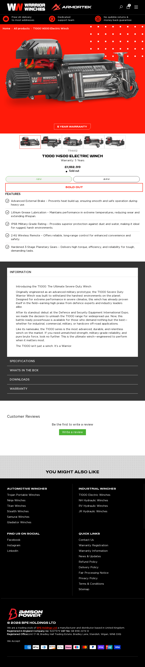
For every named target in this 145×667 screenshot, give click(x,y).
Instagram (13, 545)
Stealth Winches (18, 511)
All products (22, 28)
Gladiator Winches (19, 522)
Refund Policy (88, 561)
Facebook (13, 539)
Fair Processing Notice (94, 572)
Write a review (72, 432)
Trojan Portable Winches (23, 494)
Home (6, 28)
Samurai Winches (18, 516)
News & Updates (90, 556)
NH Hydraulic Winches (93, 500)
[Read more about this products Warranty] (72, 129)
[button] (126, 7)
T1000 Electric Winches (94, 494)
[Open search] (120, 7)
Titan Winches (16, 505)
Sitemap (84, 589)
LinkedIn (12, 550)
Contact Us (86, 539)
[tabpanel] (72, 312)
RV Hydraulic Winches (93, 505)
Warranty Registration (93, 545)
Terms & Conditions (91, 583)
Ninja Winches (16, 500)
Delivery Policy (88, 567)
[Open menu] (136, 7)
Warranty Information (93, 550)
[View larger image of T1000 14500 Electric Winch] (30, 142)
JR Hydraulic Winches (93, 511)
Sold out (74, 187)
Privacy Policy (88, 578)
